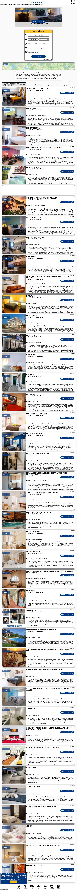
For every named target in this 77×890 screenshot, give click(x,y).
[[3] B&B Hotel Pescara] (14, 135)
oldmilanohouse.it (39, 3)
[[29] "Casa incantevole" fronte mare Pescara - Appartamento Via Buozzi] (14, 657)
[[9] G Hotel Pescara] (14, 264)
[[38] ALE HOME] (14, 834)
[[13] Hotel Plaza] (14, 343)
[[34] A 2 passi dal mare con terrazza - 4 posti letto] (14, 755)
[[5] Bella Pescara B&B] (14, 175)
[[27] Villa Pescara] (14, 618)
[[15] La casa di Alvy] (14, 382)
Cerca (38, 56)
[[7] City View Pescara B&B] (14, 225)
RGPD (21, 879)
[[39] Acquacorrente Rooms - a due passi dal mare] (14, 853)
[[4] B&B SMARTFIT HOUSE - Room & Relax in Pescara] (14, 155)
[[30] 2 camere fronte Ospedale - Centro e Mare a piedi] (14, 677)
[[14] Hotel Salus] (14, 362)
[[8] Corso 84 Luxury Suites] (14, 245)
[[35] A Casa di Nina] (14, 775)
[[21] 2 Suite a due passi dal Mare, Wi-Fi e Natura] (14, 500)
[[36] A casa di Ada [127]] (14, 794)
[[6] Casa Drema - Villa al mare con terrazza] (14, 205)
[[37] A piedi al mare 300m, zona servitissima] (14, 814)
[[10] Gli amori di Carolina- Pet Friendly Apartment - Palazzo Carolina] (14, 284)
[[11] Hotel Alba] (14, 304)
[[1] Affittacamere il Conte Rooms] (14, 96)
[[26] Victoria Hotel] (14, 598)
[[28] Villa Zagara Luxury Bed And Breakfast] (14, 637)
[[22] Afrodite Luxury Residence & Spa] (14, 520)
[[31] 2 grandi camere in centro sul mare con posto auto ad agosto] (14, 696)
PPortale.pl (7, 889)
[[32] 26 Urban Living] (14, 716)
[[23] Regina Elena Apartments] (14, 539)
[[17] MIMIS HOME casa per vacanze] (14, 421)
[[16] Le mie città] (14, 402)
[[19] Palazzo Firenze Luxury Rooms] (14, 461)
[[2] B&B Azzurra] (14, 116)
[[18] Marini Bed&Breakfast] (14, 441)
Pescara (5, 90)
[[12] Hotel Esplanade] (14, 323)
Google (3, 875)
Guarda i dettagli (67, 93)
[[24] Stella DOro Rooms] (14, 559)
